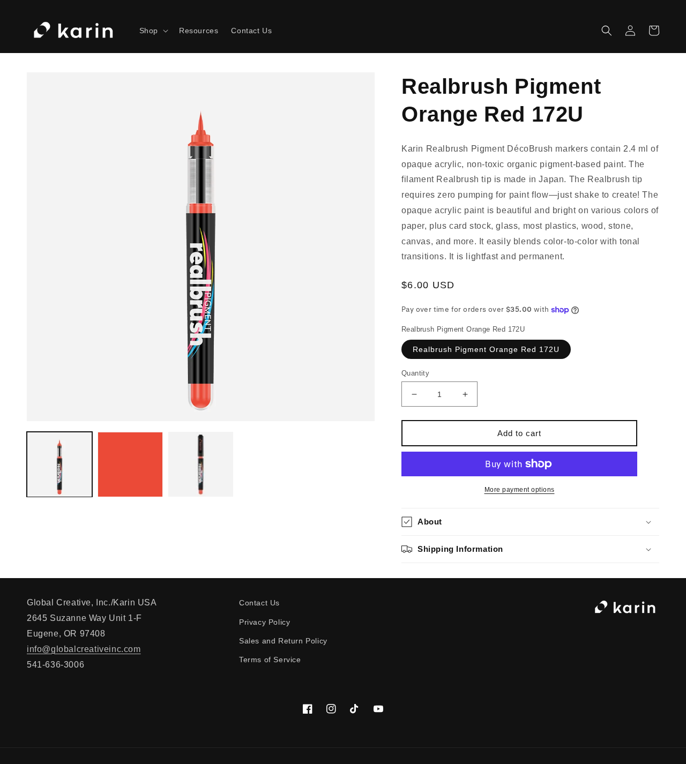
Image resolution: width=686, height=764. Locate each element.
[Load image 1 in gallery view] (59, 464)
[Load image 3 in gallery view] (201, 464)
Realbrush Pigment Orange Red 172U (486, 349)
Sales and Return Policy (283, 640)
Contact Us (259, 602)
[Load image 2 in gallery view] (130, 464)
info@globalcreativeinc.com (84, 649)
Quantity (415, 373)
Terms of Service (270, 659)
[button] (153, 30)
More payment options (519, 489)
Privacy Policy (264, 622)
